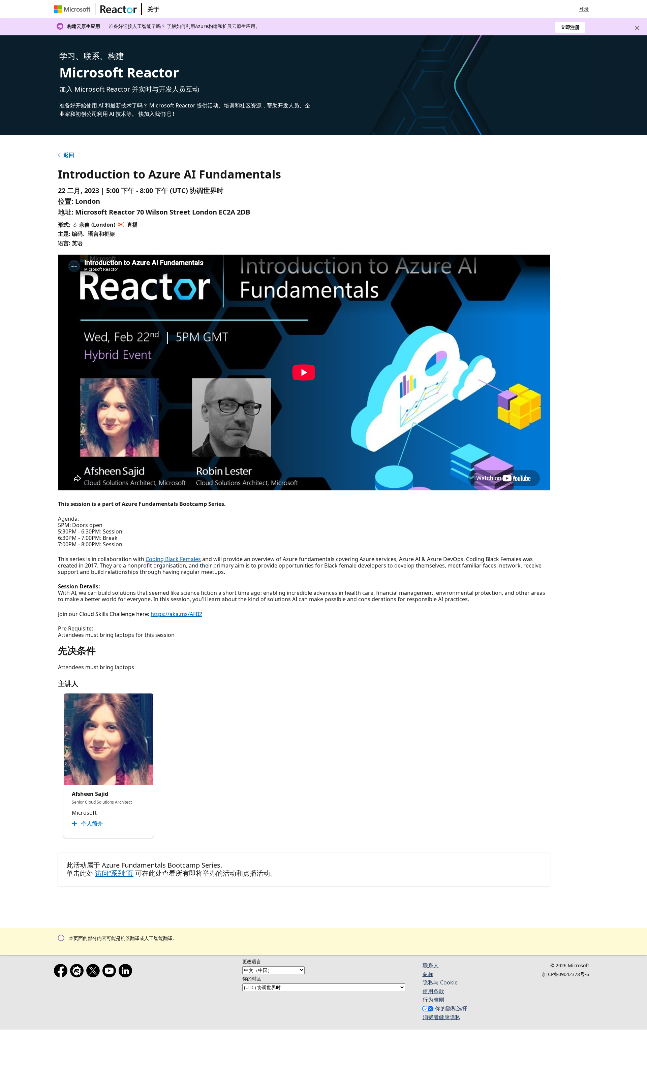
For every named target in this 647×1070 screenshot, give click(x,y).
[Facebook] (62, 972)
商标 (428, 974)
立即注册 (570, 27)
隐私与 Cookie (440, 982)
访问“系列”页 (114, 873)
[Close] (637, 28)
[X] (94, 972)
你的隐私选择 (451, 1008)
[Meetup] (78, 972)
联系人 (431, 965)
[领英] (127, 972)
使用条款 (433, 991)
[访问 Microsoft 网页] (73, 9)
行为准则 (433, 999)
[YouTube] (110, 972)
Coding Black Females (173, 559)
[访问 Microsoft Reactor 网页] (119, 9)
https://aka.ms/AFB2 (176, 614)
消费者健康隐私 (441, 1017)
